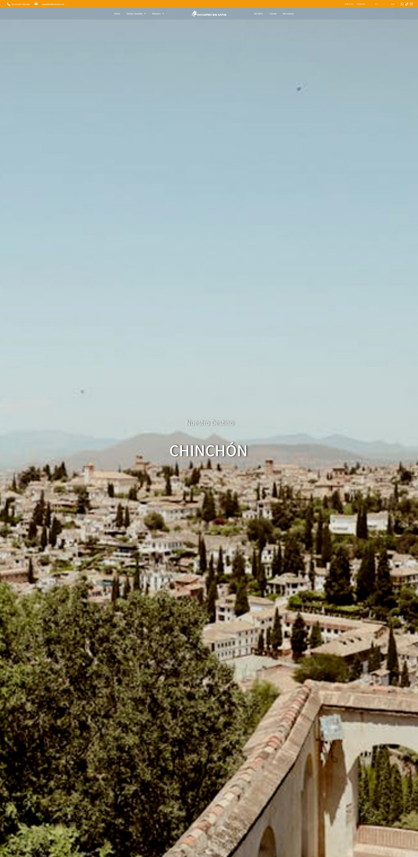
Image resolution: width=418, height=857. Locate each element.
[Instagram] (411, 4)
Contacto (361, 4)
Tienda (272, 13)
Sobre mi (349, 4)
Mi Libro (258, 13)
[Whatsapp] (402, 4)
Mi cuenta (288, 13)
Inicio (117, 13)
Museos (156, 13)
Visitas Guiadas (135, 13)
